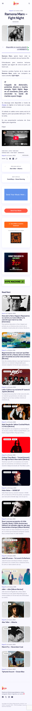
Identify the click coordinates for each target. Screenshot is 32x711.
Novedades (16, 21)
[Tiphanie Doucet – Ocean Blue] (16, 659)
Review (15, 334)
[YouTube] (12, 697)
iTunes (4, 105)
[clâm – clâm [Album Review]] (16, 577)
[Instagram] (9, 697)
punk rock (15, 150)
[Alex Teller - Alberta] (16, 167)
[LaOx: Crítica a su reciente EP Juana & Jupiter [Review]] (16, 377)
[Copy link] (16, 158)
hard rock (5, 150)
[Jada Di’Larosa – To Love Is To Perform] (16, 546)
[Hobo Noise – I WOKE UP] (16, 478)
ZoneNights (21, 152)
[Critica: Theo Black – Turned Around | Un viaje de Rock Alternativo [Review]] (16, 445)
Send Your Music (16, 210)
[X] (5, 697)
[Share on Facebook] (10, 158)
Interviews (7, 297)
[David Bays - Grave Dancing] (16, 178)
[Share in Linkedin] (13, 158)
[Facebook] (2, 697)
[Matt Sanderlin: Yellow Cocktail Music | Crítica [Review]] (16, 412)
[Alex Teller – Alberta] (16, 610)
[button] (3, 3)
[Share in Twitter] (7, 158)
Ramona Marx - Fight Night (9, 152)
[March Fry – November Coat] (16, 634)
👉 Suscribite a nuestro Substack (16, 224)
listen (10, 150)
